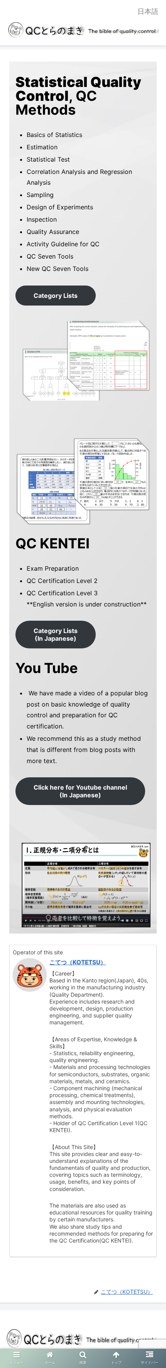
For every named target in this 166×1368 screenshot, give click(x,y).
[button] (150, 912)
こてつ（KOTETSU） (77, 962)
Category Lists (56, 295)
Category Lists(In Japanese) (56, 634)
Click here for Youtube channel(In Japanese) (80, 791)
